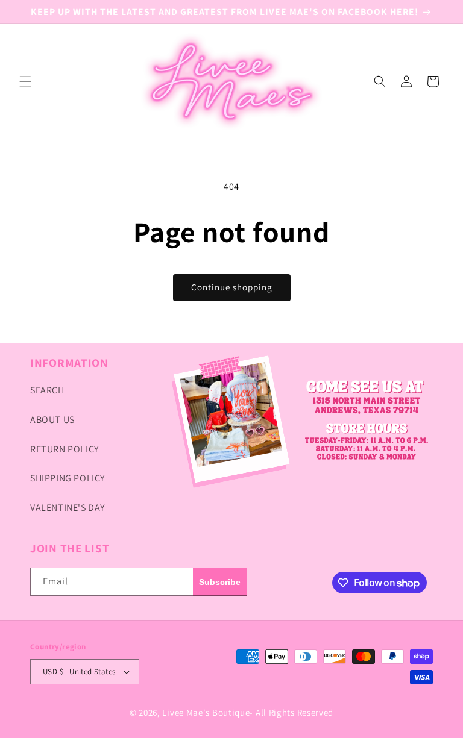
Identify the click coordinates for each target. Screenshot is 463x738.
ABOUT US (52, 419)
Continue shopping (231, 287)
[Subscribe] (220, 582)
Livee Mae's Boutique (206, 712)
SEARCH (47, 390)
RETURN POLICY (64, 449)
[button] (25, 81)
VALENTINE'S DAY (67, 507)
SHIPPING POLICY (67, 478)
